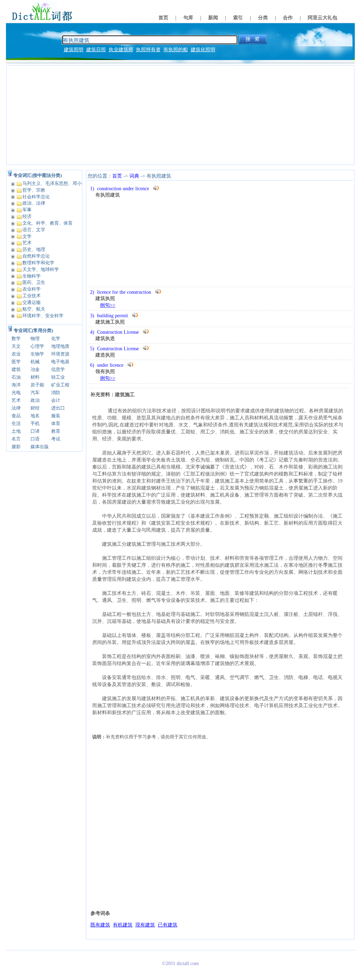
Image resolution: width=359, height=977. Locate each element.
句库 (188, 17)
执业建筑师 (121, 49)
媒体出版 (40, 446)
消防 (55, 392)
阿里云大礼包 (322, 17)
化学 (55, 338)
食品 (16, 415)
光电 (16, 392)
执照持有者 (148, 49)
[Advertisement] (180, 115)
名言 (16, 438)
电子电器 (60, 361)
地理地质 (60, 346)
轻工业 (58, 377)
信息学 (58, 369)
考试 (55, 438)
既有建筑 (100, 925)
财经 (35, 408)
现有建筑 (145, 925)
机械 (35, 361)
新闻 (213, 17)
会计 (55, 400)
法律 (16, 408)
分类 (263, 17)
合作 (288, 17)
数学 (16, 338)
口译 (35, 431)
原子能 (37, 384)
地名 (35, 415)
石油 (16, 377)
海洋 (16, 384)
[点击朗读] (156, 188)
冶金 (35, 369)
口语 (35, 438)
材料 (35, 377)
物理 (35, 338)
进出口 (58, 408)
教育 (55, 431)
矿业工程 (60, 384)
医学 (16, 361)
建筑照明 (73, 49)
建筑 (16, 369)
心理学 (37, 346)
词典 (134, 176)
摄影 (16, 446)
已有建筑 (167, 925)
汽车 (35, 392)
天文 (16, 346)
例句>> (107, 305)
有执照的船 (175, 49)
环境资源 (60, 354)
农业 (16, 354)
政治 (35, 400)
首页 (163, 17)
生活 (16, 423)
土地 (16, 431)
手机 (35, 423)
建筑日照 (96, 49)
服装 (55, 415)
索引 (238, 17)
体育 (55, 423)
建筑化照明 (203, 49)
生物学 (37, 354)
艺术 (16, 400)
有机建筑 (123, 925)
